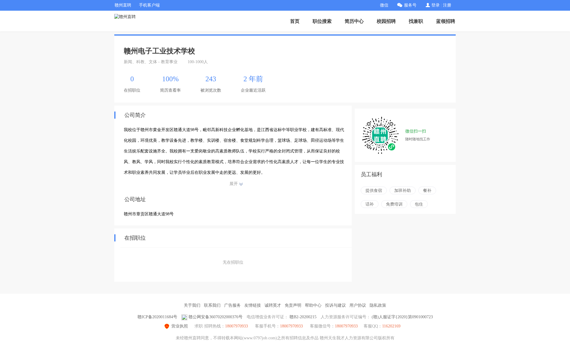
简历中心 (354, 21)
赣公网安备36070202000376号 (216, 317)
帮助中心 (313, 305)
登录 (435, 5)
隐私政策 (378, 305)
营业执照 (179, 326)
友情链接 (252, 305)
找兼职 (416, 21)
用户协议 (357, 305)
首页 (295, 21)
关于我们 (192, 305)
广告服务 (232, 305)
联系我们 (212, 305)
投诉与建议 (335, 305)
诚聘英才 (273, 305)
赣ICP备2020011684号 (157, 317)
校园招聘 (386, 21)
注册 (447, 5)
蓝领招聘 (445, 21)
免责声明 (293, 305)
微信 (384, 5)
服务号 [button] (410, 5)
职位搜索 (322, 21)
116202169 (391, 326)
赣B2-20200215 (302, 317)
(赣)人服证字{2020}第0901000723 (402, 317)
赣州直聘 (123, 5)
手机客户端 (149, 5)
